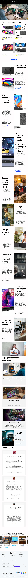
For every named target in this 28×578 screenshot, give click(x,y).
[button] (2, 3)
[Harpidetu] (13, 566)
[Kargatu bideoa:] (14, 349)
